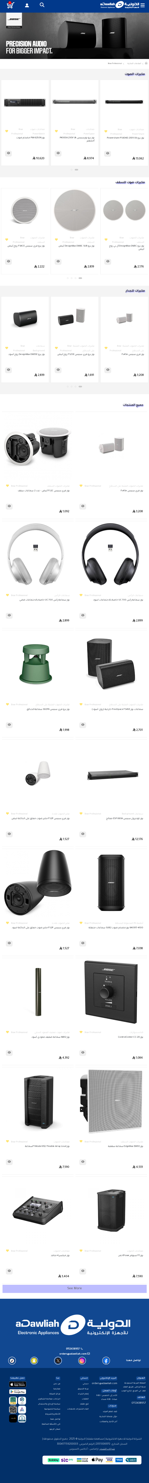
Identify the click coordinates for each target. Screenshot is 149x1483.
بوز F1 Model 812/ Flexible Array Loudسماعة (47, 1146)
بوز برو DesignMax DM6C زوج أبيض (27, 246)
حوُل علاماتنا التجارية (108, 1417)
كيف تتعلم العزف (110, 1412)
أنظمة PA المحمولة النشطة (129, 923)
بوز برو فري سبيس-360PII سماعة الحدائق (48, 709)
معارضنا (56, 1389)
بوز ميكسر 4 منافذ (60, 1256)
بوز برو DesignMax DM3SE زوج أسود (76, 354)
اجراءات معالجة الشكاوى (49, 1399)
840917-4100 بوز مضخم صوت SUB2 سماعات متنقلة (116, 928)
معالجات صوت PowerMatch (87, 131)
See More (74, 1288)
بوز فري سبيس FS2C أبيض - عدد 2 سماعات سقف (44, 491)
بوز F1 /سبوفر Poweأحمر (131, 1256)
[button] (42, 5)
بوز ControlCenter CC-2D (130, 1037)
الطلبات (85, 1399)
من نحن (56, 1384)
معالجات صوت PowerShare (37, 131)
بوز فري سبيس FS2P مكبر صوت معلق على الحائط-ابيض (40, 819)
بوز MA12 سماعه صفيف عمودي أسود (50, 1037)
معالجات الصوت (62, 1142)
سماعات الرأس (135, 595)
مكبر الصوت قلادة (61, 814)
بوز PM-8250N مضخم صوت (80, 138)
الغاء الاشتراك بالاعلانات (78, 1409)
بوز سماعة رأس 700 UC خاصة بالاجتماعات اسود (118, 600)
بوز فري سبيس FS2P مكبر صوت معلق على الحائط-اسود (41, 928)
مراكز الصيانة (54, 1394)
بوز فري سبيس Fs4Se (132, 491)
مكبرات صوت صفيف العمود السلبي (52, 1032)
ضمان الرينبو (54, 1429)
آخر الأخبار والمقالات (108, 1422)
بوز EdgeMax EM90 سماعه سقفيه (125, 1146)
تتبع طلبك (84, 1404)
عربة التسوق (83, 1389)
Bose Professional (93, 486)
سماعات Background (88, 348)
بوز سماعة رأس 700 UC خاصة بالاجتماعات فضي (44, 600)
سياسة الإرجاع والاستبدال (49, 1404)
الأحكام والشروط (52, 1414)
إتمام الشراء (83, 1394)
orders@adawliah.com (104, 1383)
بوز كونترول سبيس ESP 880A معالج (124, 819)
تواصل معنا (55, 1419)
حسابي (86, 1384)
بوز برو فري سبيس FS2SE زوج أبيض (125, 354)
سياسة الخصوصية (52, 1409)
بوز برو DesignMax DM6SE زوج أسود (26, 354)
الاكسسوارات (136, 1032)
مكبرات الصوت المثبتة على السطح (133, 348)
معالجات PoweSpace (138, 131)
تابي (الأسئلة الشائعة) (51, 1424)
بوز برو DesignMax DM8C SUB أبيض (126, 246)
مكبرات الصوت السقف (137, 240)
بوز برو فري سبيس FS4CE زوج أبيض (75, 246)
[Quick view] (107, 154)
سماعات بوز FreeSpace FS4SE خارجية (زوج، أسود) (117, 709)
